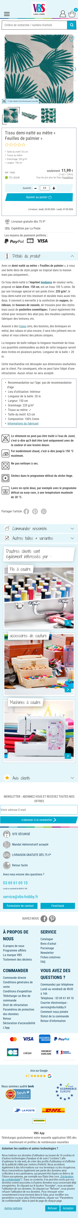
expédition (68, 177)
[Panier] (71, 13)
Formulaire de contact (20, 906)
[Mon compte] (62, 13)
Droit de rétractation (15, 1005)
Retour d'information (53, 1021)
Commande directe (14, 978)
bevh (31, 1086)
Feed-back (57, 906)
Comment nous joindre (54, 1012)
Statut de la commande (55, 1016)
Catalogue (47, 939)
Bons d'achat (48, 943)
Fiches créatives (50, 957)
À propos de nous (13, 946)
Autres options (13, 1208)
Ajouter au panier (36, 197)
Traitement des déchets (17, 959)
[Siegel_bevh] (18, 1094)
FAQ (43, 962)
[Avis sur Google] (39, 1073)
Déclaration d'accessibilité (19, 1023)
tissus (22, 326)
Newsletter (47, 953)
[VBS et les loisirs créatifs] (39, 9)
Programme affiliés (14, 950)
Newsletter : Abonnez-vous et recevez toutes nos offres (39, 799)
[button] (6, 69)
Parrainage (47, 948)
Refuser (52, 1208)
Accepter (68, 1208)
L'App (6, 1027)
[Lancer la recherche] (71, 25)
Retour (7, 1018)
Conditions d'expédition (17, 991)
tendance (46, 282)
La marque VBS (12, 955)
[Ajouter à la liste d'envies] (71, 39)
